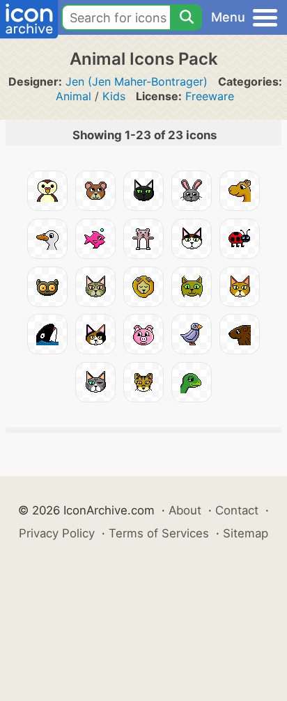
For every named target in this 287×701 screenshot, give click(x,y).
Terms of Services (159, 533)
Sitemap (245, 533)
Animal (73, 96)
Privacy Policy (57, 533)
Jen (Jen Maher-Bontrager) (136, 81)
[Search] (186, 17)
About (185, 510)
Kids (113, 96)
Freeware (209, 96)
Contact (236, 510)
